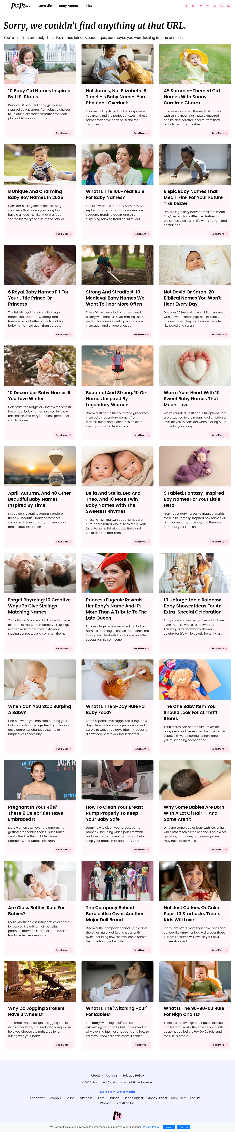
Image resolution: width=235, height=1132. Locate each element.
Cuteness (85, 1098)
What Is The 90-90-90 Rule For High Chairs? (194, 1011)
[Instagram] (193, 6)
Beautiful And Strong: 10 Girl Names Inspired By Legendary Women (117, 399)
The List (195, 1098)
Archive (111, 1075)
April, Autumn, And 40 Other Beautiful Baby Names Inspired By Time (39, 499)
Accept (169, 1127)
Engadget (37, 1098)
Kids (89, 5)
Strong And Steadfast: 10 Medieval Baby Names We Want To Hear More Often (115, 298)
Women (105, 1103)
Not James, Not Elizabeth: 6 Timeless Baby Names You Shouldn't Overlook (116, 97)
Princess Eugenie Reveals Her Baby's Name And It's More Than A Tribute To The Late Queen (116, 609)
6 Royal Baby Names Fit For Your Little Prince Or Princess (38, 298)
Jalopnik (55, 1098)
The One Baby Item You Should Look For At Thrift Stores (190, 713)
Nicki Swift (178, 1098)
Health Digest (133, 1098)
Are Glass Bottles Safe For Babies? (36, 911)
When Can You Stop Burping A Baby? (39, 710)
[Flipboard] (207, 6)
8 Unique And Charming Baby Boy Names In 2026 (35, 194)
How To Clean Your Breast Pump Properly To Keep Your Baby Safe (114, 813)
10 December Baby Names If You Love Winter (39, 396)
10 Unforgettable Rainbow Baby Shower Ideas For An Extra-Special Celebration (193, 606)
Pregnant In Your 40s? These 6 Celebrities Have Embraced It (35, 813)
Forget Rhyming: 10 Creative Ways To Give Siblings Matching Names (39, 606)
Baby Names (69, 5)
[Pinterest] (200, 6)
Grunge (114, 1098)
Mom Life (45, 5)
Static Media (100, 1082)
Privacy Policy (133, 1075)
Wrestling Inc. (125, 1103)
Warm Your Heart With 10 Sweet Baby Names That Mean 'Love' (192, 399)
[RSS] (228, 6)
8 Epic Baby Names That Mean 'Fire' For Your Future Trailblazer (193, 197)
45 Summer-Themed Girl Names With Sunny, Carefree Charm (192, 97)
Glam (100, 1098)
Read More (62, 133)
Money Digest (157, 1098)
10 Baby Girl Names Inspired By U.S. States (39, 94)
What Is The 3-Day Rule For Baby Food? (116, 710)
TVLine (70, 1098)
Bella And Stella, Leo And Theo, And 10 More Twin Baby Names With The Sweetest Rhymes (113, 502)
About (95, 1075)
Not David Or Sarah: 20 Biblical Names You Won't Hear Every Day (192, 298)
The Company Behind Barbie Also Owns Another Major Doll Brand (115, 914)
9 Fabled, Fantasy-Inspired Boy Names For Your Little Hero (194, 499)
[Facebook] (186, 6)
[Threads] (214, 6)
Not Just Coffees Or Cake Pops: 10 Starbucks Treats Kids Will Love (192, 914)
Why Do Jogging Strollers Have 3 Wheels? (36, 1011)
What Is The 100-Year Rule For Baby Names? (115, 194)
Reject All (184, 1127)
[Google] (221, 6)
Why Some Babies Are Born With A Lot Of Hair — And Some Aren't (194, 813)
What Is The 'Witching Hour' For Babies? (116, 1011)
